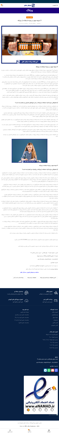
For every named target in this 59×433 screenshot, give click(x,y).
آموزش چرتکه (29, 17)
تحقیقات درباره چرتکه (31, 277)
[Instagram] (56, 370)
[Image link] (41, 395)
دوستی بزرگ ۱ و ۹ (54, 342)
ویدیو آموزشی (55, 315)
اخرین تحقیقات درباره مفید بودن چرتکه (48, 277)
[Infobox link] (44, 293)
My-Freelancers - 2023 (33, 426)
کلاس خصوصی (54, 325)
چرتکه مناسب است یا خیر (18, 277)
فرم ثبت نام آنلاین (39, 266)
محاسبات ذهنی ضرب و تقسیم (22, 315)
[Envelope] (52, 370)
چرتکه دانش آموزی (25, 312)
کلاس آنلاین (55, 323)
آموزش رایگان (55, 312)
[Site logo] (29, 5)
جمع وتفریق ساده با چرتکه (52, 334)
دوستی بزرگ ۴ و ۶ (54, 345)
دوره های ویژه (25, 309)
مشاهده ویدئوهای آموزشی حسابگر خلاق (29, 272)
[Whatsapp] (49, 370)
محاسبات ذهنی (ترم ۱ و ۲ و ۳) (22, 317)
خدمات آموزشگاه (54, 309)
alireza (38, 24)
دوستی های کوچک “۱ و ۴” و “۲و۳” (50, 340)
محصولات (55, 320)
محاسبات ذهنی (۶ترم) (24, 323)
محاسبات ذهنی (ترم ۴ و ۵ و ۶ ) (22, 320)
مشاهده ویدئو (54, 269)
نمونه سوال (55, 317)
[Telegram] (45, 370)
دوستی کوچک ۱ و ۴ (53, 337)
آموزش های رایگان (54, 332)
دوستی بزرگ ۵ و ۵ (54, 348)
